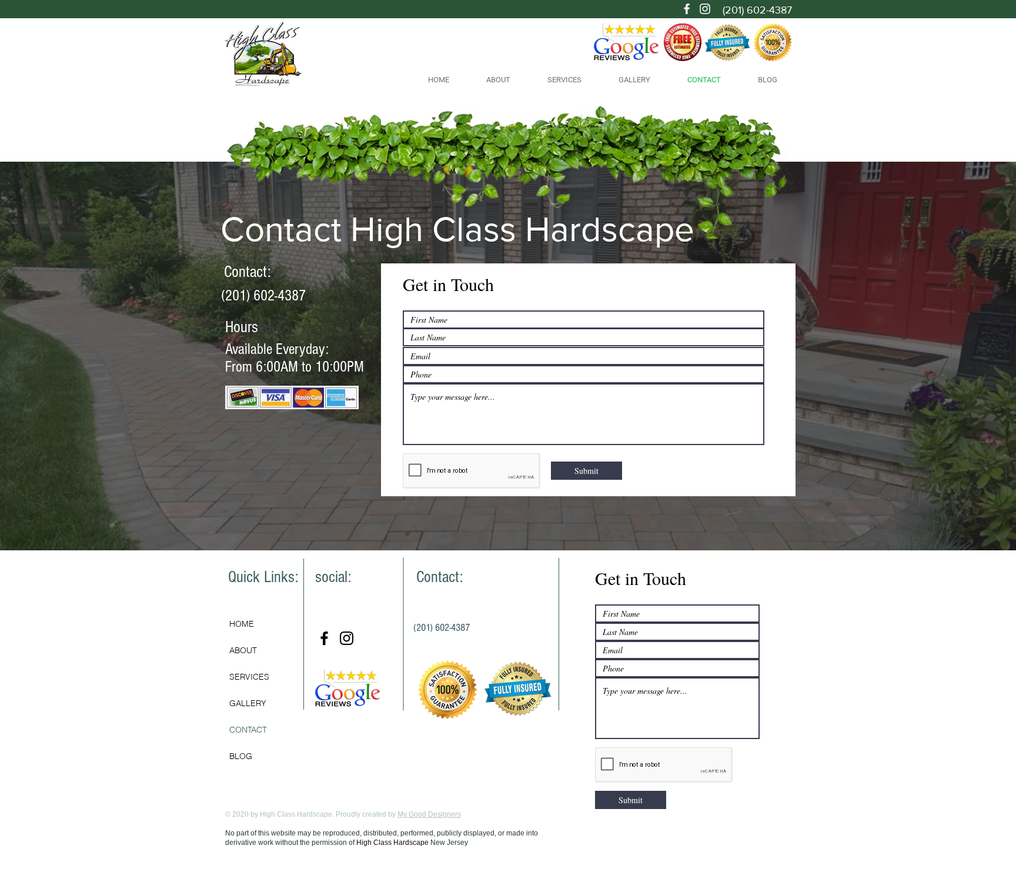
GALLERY (247, 703)
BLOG (240, 756)
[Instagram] (705, 9)
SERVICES (249, 676)
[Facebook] (687, 9)
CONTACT (248, 729)
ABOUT (243, 650)
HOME (241, 624)
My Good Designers (429, 814)
